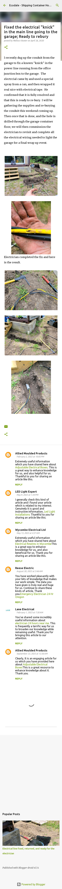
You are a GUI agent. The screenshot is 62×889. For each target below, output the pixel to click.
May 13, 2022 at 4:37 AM (28, 533)
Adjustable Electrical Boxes (31, 467)
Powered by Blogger (33, 884)
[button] (6, 47)
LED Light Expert (26, 491)
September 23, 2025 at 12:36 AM (32, 653)
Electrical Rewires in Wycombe (33, 543)
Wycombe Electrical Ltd (30, 529)
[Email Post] (6, 428)
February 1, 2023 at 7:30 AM (30, 612)
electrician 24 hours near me (32, 623)
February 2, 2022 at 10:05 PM (30, 456)
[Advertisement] (31, 771)
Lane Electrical (24, 609)
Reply (18, 484)
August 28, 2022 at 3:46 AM (29, 571)
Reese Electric (24, 568)
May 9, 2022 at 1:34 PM (27, 495)
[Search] (57, 5)
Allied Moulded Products (31, 453)
